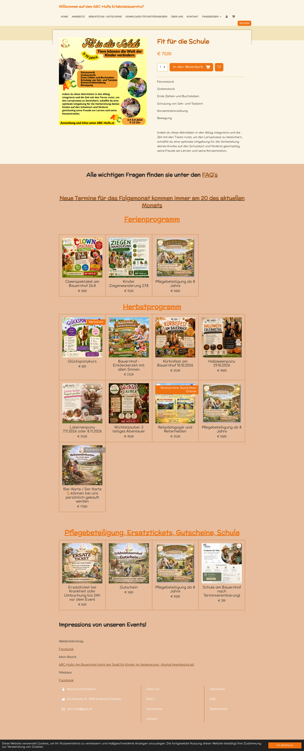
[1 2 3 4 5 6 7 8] (162, 67)
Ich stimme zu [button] (284, 745)
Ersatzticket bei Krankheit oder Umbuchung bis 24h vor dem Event (82, 593)
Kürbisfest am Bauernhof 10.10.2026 (175, 363)
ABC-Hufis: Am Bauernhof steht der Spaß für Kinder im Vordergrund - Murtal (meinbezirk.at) (126, 664)
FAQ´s (210, 174)
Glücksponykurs (82, 361)
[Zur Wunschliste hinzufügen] (219, 67)
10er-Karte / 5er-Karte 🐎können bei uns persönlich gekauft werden (82, 495)
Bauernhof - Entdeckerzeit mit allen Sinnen (129, 365)
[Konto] (226, 16)
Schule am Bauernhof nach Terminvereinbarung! (222, 591)
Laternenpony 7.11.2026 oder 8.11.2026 (82, 429)
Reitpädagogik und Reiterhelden (175, 429)
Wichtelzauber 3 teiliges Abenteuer (129, 429)
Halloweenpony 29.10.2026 (221, 363)
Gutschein (129, 587)
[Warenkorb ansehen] (233, 16)
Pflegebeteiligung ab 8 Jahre (175, 284)
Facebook (66, 649)
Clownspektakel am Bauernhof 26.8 (82, 284)
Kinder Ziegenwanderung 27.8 (128, 284)
